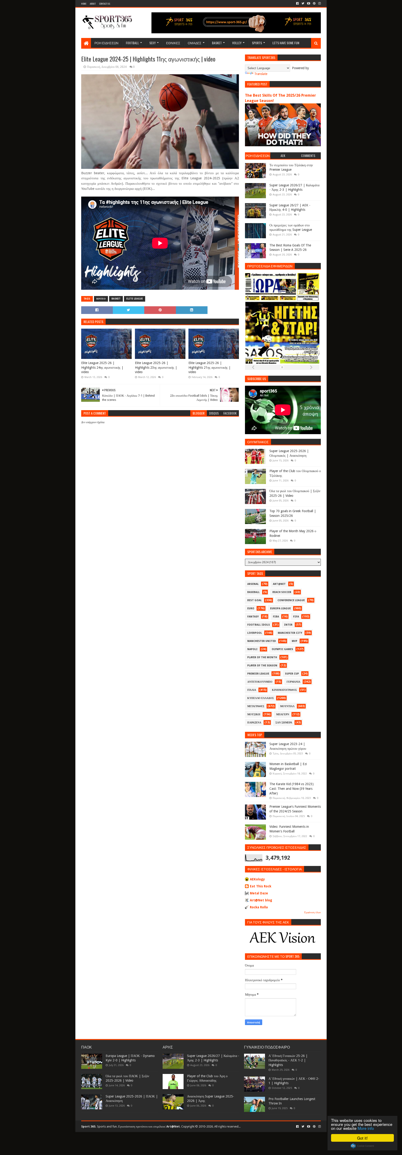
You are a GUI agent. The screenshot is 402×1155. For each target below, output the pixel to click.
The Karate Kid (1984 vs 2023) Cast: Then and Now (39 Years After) (291, 788)
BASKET (116, 298)
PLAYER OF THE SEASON (262, 665)
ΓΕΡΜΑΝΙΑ (293, 681)
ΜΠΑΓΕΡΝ (282, 714)
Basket (217, 42)
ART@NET (279, 584)
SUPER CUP (292, 673)
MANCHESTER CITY (290, 632)
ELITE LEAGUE (134, 298)
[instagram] (319, 3)
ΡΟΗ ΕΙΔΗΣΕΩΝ (106, 42)
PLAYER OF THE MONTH (262, 657)
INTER (288, 624)
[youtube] (308, 3)
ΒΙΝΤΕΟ (101, 298)
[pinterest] (314, 3)
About (93, 3)
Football (132, 42)
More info (366, 1128)
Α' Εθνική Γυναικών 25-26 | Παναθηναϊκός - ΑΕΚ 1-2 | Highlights (288, 1060)
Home (83, 3)
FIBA (276, 616)
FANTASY (253, 616)
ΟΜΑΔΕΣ (194, 42)
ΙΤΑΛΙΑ (251, 690)
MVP (294, 641)
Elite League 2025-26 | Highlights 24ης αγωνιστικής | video (102, 367)
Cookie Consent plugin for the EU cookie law (362, 1145)
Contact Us (104, 3)
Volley (236, 42)
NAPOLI (252, 649)
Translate (260, 74)
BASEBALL (253, 592)
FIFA (296, 616)
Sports (257, 42)
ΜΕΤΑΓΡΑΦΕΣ (255, 706)
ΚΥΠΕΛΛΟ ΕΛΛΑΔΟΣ (260, 698)
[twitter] (303, 3)
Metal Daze (259, 893)
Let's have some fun (285, 42)
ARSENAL (253, 584)
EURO (250, 608)
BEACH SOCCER (281, 592)
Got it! (362, 1138)
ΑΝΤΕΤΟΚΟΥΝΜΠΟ (259, 681)
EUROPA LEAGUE (280, 608)
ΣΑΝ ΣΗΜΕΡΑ (283, 722)
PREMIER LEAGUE (258, 673)
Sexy (152, 42)
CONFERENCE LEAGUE (291, 600)
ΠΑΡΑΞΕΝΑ (254, 722)
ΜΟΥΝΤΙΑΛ (287, 706)
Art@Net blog (261, 900)
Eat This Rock (260, 886)
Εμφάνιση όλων (312, 912)
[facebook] (297, 3)
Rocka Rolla (259, 907)
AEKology (257, 879)
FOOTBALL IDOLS (258, 624)
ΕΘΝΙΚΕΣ (173, 42)
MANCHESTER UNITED (261, 641)
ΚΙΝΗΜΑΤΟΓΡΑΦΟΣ (284, 690)
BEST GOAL (254, 600)
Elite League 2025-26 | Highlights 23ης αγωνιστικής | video (156, 367)
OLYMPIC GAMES (282, 649)
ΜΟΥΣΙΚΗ (253, 714)
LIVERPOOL (254, 632)
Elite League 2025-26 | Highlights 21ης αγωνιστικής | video (209, 367)
